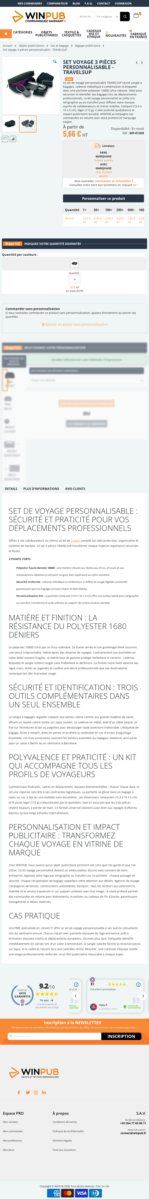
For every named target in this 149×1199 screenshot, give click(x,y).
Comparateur (57, 3)
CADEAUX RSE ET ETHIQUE (94, 34)
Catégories (22, 32)
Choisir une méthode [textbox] (43, 380)
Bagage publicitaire (87, 45)
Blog (76, 3)
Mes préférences (12, 1140)
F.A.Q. (89, 3)
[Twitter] (30, 1093)
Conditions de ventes (65, 1122)
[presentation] (11, 490)
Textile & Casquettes (71, 33)
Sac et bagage (60, 45)
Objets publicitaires (46, 33)
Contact (103, 3)
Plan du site (102, 1186)
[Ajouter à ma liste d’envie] (5, 139)
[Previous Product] (137, 62)
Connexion (123, 3)
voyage (76, 540)
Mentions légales (62, 1140)
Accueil (7, 45)
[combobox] (86, 380)
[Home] (6, 33)
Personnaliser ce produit (103, 198)
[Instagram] (38, 1093)
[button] (55, 64)
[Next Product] (142, 62)
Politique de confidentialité (68, 1131)
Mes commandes (30, 3)
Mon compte (10, 1122)
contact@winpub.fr (133, 1133)
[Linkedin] (46, 1093)
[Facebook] (22, 1093)
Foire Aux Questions (64, 1150)
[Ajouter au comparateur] (13, 139)
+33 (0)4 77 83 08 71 (133, 1123)
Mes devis (8, 1150)
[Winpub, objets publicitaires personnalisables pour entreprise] (39, 16)
